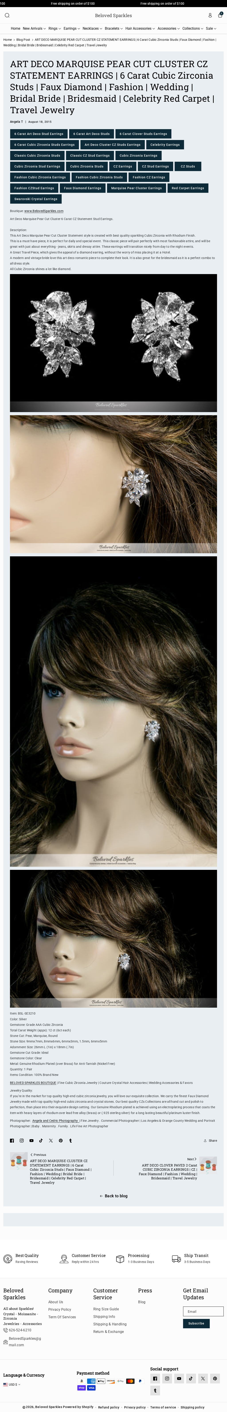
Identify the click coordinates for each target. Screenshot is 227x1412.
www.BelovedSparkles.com (43, 211)
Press (145, 1290)
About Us (55, 1302)
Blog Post (23, 39)
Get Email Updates (195, 1294)
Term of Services (62, 1317)
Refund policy (108, 1407)
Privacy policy (135, 1407)
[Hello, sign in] (210, 15)
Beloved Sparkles (14, 1294)
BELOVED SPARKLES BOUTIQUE (33, 1083)
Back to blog (116, 1196)
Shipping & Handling (110, 1324)
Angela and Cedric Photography (55, 1120)
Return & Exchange (108, 1332)
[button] (7, 15)
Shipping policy (193, 1407)
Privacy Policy (59, 1309)
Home (7, 39)
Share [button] (213, 1140)
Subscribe (196, 1323)
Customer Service (105, 1294)
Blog (141, 1302)
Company (60, 1290)
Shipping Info (104, 1317)
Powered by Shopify (78, 1407)
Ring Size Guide (106, 1309)
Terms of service (163, 1407)
